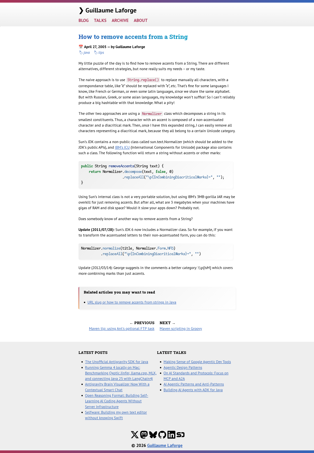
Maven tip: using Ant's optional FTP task (121, 328)
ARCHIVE (120, 20)
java (87, 52)
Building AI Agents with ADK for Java (193, 389)
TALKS (100, 20)
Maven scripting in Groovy (181, 328)
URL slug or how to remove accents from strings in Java (131, 302)
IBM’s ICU (122, 147)
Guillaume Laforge (165, 445)
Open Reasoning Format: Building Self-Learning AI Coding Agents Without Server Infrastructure (116, 401)
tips (101, 52)
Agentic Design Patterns (183, 367)
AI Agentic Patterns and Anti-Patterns (194, 384)
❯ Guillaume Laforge (107, 10)
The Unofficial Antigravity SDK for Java (116, 361)
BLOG (83, 20)
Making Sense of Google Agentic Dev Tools (197, 361)
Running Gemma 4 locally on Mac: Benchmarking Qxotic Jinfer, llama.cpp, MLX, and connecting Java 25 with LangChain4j (121, 373)
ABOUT (141, 20)
